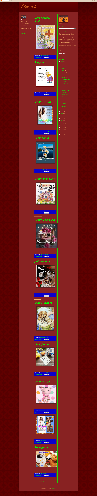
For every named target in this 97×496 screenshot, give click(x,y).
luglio (63, 70)
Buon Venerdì (42, 381)
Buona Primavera (44, 179)
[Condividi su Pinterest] (48, 57)
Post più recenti (38, 479)
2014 (62, 129)
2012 (62, 134)
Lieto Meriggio (42, 261)
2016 (62, 125)
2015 (62, 127)
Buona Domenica (44, 220)
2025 (62, 64)
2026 (62, 61)
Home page (45, 479)
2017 (62, 123)
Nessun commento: (38, 57)
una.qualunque (25, 20)
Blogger (53, 488)
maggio (63, 72)
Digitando (29, 6)
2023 (62, 109)
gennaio (64, 106)
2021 (62, 113)
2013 (62, 132)
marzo (63, 77)
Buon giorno (41, 138)
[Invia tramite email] (44, 57)
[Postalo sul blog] (45, 57)
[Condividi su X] (46, 57)
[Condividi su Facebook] (47, 57)
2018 (62, 120)
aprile (63, 75)
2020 (62, 116)
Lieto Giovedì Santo (66, 79)
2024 (62, 66)
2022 (62, 111)
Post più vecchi (53, 479)
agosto (63, 68)
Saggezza (39, 62)
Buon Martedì (42, 101)
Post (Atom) (41, 481)
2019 (62, 118)
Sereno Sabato (43, 303)
